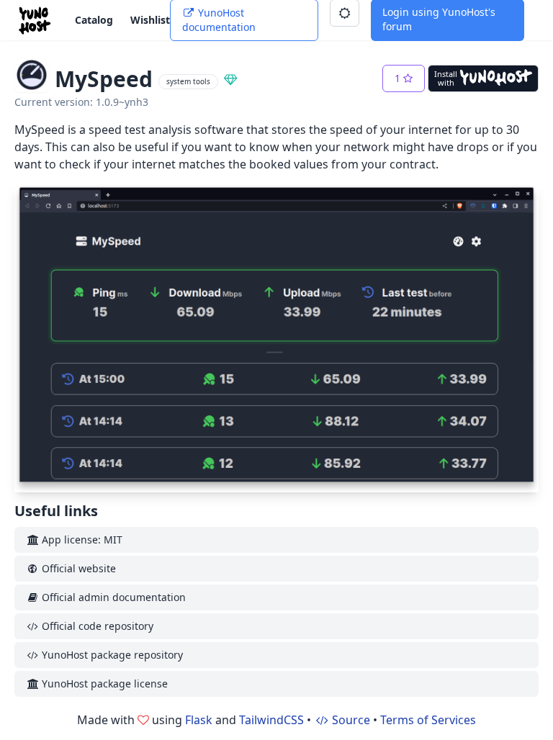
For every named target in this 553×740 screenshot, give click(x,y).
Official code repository (96, 626)
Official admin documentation (112, 597)
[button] (403, 78)
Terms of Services (428, 720)
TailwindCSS (271, 720)
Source (349, 720)
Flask (198, 720)
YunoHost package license (103, 683)
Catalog (94, 20)
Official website (77, 568)
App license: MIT (80, 539)
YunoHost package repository (111, 655)
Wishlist (150, 20)
